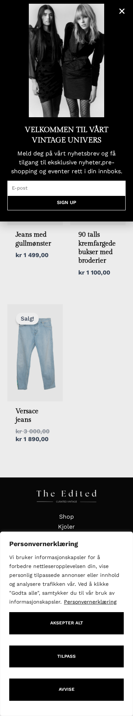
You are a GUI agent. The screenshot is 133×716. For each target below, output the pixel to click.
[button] (122, 11)
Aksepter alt (66, 622)
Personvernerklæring (90, 602)
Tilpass (66, 656)
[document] (66, 358)
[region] (66, 624)
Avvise (67, 689)
